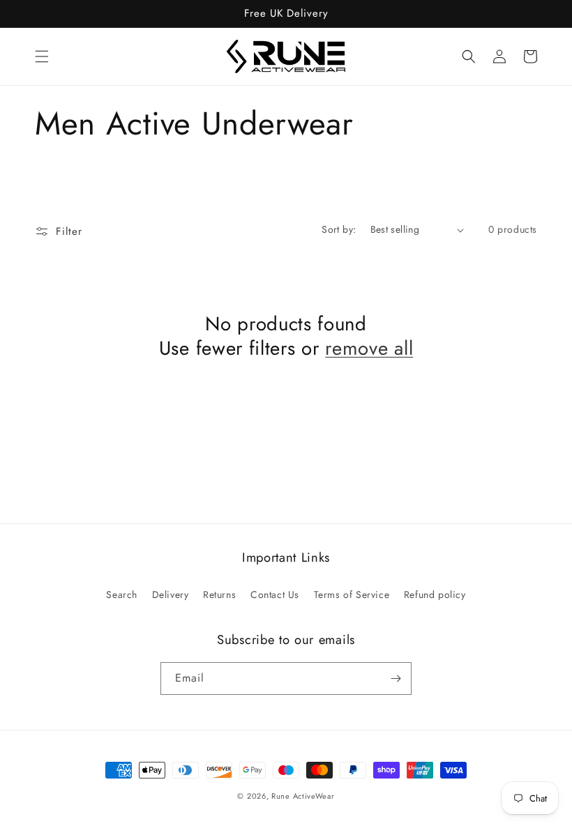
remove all (369, 348)
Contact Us (274, 594)
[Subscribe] (395, 678)
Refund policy (435, 594)
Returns (219, 594)
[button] (42, 56)
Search (121, 594)
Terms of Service (352, 594)
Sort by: (339, 229)
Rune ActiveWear (303, 796)
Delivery (170, 594)
